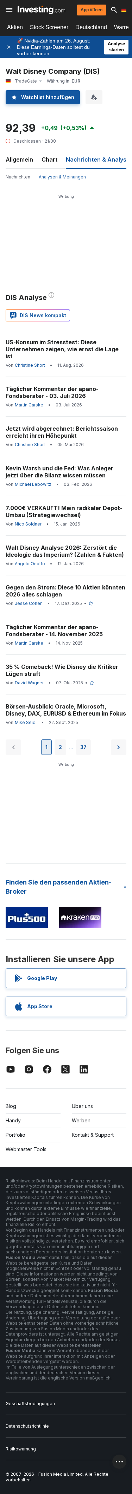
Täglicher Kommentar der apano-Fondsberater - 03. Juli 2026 (52, 392)
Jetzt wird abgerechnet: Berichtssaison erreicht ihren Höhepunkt (62, 432)
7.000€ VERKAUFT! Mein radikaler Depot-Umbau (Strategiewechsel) (64, 511)
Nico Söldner (28, 524)
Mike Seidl (26, 722)
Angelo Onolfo (30, 563)
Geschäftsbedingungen (30, 1403)
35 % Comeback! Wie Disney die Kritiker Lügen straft (62, 670)
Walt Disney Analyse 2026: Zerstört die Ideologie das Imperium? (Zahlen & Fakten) (65, 551)
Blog (11, 1106)
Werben (81, 1120)
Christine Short (30, 365)
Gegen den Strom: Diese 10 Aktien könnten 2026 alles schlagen (65, 591)
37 (83, 747)
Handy (13, 1120)
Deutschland (91, 27)
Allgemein (19, 159)
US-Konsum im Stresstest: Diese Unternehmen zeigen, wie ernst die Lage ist (62, 349)
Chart (49, 159)
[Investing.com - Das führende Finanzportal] (41, 10)
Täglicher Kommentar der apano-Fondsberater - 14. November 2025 (54, 631)
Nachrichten (18, 177)
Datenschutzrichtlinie (27, 1426)
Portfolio (15, 1135)
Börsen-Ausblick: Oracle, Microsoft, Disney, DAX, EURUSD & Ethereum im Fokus (66, 710)
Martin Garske (29, 404)
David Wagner (29, 682)
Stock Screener (49, 27)
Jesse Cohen (29, 603)
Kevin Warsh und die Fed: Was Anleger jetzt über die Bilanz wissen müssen (59, 472)
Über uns (82, 1106)
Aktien (15, 27)
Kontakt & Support (93, 1135)
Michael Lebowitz (33, 484)
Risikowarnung (21, 1448)
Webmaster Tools (26, 1149)
